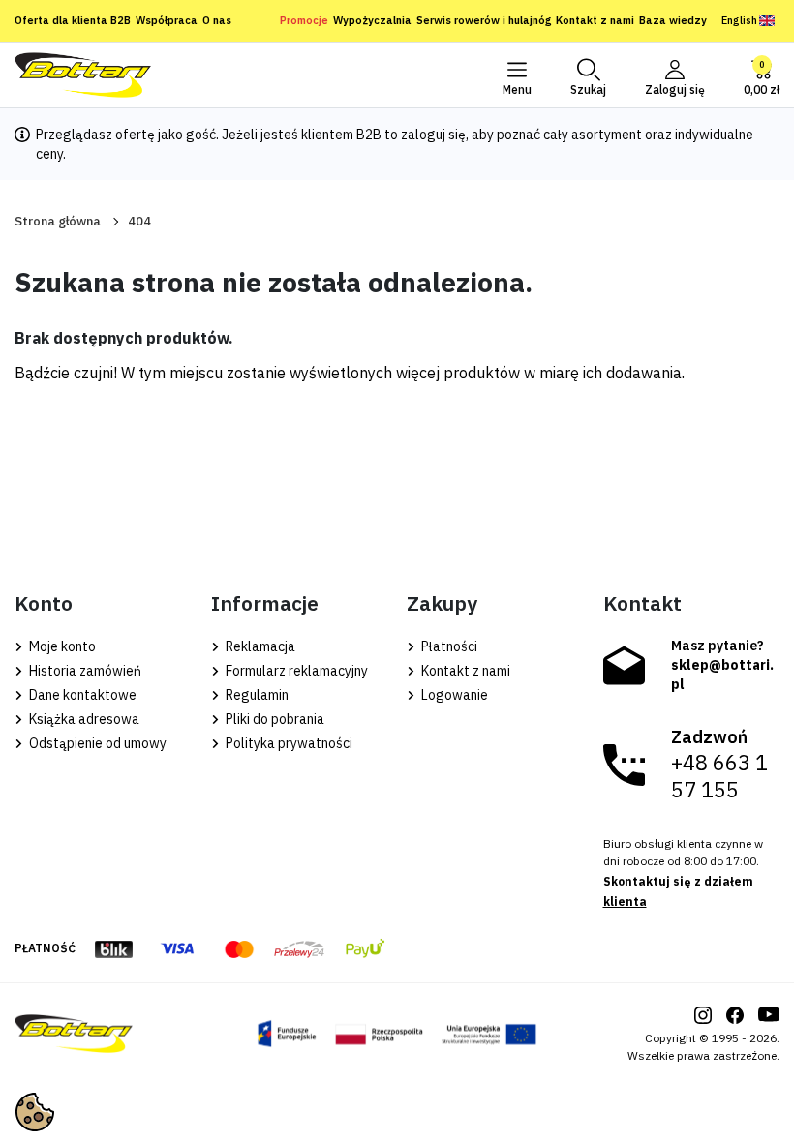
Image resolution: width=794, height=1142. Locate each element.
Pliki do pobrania (273, 719)
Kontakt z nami (595, 20)
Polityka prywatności (287, 743)
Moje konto (61, 646)
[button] (588, 75)
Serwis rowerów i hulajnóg (483, 20)
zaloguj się (433, 134)
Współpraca (167, 20)
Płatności (447, 646)
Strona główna (58, 221)
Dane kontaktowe (81, 695)
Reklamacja (259, 646)
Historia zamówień (83, 670)
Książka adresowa (82, 719)
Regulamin (256, 695)
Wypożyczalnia (372, 20)
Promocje (304, 20)
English (739, 20)
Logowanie (453, 695)
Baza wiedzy (673, 20)
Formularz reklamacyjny (295, 670)
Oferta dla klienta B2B (73, 20)
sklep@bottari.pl (722, 674)
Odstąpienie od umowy (96, 743)
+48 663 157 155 (719, 776)
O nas (216, 20)
